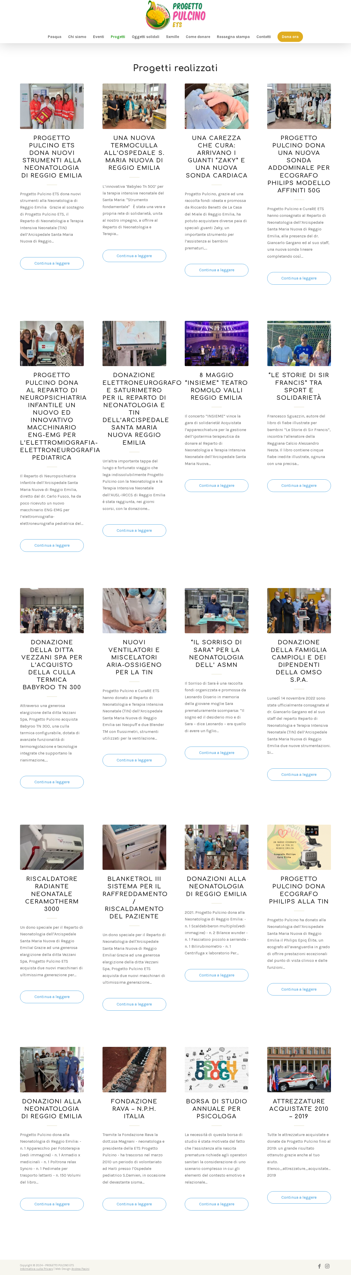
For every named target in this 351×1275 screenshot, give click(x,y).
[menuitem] (54, 36)
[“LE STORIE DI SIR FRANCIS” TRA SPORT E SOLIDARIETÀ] (299, 343)
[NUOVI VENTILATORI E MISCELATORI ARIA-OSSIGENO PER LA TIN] (134, 610)
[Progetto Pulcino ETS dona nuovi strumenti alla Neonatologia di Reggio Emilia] (52, 106)
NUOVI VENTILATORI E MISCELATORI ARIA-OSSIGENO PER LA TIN (134, 657)
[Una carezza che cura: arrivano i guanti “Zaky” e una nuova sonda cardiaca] (216, 106)
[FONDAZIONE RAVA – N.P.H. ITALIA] (134, 1069)
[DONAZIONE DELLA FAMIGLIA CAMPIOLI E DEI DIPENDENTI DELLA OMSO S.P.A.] (299, 610)
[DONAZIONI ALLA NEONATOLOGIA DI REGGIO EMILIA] (216, 847)
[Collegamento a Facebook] (319, 1266)
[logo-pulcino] (175, 15)
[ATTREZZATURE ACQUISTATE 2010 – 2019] (299, 1069)
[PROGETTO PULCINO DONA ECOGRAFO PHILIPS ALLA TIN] (299, 847)
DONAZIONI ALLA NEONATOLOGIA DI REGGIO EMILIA (216, 886)
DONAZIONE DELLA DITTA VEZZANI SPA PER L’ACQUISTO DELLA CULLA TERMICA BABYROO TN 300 (51, 665)
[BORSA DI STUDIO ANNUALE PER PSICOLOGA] (216, 1069)
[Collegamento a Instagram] (327, 1266)
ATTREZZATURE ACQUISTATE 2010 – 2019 (299, 1109)
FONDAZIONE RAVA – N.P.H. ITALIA (134, 1109)
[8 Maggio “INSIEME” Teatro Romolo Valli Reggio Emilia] (216, 343)
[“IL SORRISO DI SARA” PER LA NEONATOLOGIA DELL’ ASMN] (216, 610)
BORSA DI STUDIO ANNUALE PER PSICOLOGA (216, 1109)
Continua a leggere (52, 263)
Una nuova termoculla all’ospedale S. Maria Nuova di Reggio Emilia (134, 153)
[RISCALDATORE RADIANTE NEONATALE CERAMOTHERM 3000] (52, 847)
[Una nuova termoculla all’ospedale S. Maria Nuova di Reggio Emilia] (134, 106)
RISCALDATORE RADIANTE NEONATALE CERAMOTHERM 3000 (52, 894)
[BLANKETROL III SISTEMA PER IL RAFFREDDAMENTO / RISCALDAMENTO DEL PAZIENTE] (134, 847)
